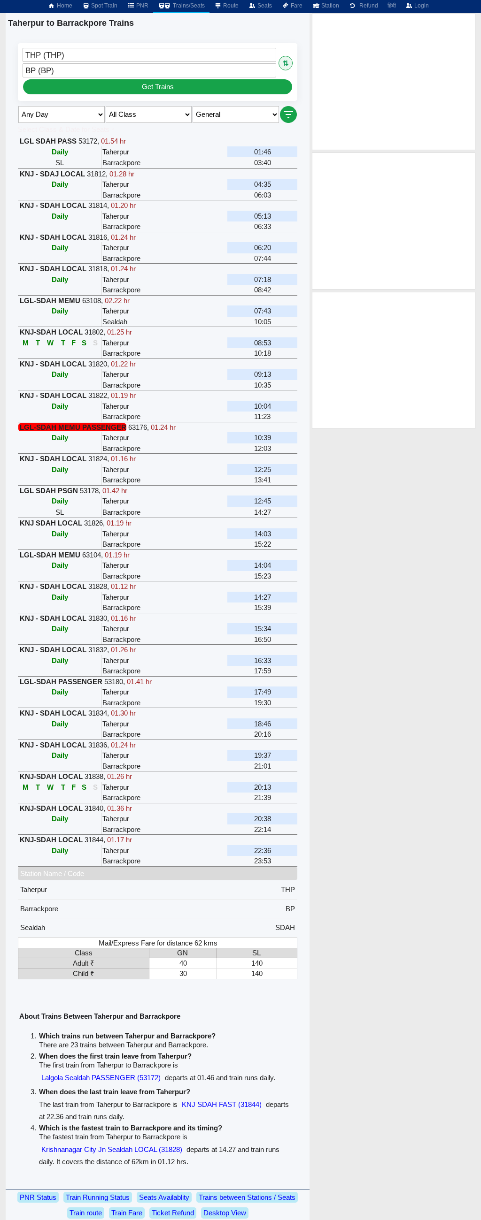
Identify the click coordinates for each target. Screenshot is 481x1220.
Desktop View (224, 1213)
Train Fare (126, 1213)
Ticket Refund (173, 1213)
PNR (141, 5)
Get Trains (158, 87)
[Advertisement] (394, 81)
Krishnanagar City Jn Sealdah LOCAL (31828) (111, 1149)
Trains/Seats (188, 5)
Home (63, 5)
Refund (367, 5)
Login (421, 5)
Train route (86, 1213)
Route (230, 5)
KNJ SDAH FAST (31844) (222, 1104)
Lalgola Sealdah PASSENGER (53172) (101, 1078)
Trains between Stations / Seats (247, 1197)
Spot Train (103, 5)
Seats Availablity (164, 1197)
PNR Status (38, 1197)
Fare (296, 5)
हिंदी (392, 5)
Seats (264, 5)
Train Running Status (98, 1197)
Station (329, 5)
